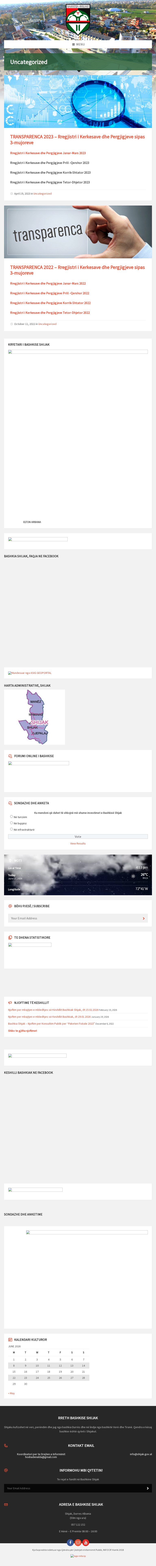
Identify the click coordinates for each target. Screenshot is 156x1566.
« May (11, 1393)
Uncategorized (43, 193)
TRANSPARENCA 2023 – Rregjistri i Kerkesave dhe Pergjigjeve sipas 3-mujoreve (77, 139)
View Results (78, 843)
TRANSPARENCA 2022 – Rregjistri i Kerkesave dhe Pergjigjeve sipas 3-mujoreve (77, 270)
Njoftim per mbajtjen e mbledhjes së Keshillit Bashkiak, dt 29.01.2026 (49, 1016)
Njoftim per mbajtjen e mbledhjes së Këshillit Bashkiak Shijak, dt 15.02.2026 (53, 1010)
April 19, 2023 (22, 193)
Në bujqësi (20, 823)
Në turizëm (20, 817)
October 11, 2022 (24, 324)
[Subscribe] (144, 919)
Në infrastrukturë (24, 829)
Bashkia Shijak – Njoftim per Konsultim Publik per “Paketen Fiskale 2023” (51, 1023)
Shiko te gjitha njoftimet (22, 1030)
